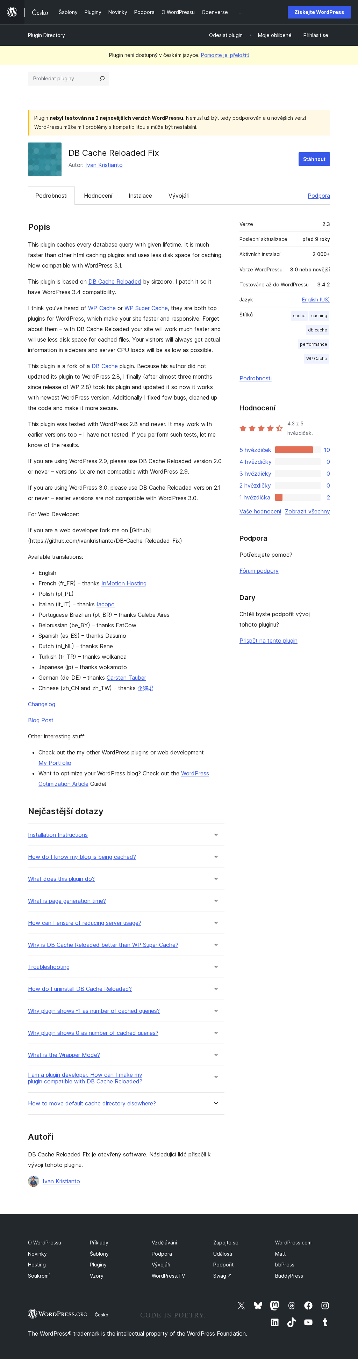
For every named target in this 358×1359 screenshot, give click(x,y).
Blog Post (40, 720)
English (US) (316, 299)
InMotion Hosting (123, 583)
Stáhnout (314, 159)
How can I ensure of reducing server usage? (84, 923)
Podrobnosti (51, 195)
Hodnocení (98, 195)
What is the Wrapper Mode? (64, 1055)
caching (319, 315)
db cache (317, 330)
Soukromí (39, 1276)
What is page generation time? (67, 901)
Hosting (37, 1264)
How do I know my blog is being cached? (82, 857)
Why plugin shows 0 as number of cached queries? (93, 1033)
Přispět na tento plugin (268, 640)
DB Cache (105, 366)
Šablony (99, 1254)
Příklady (99, 1242)
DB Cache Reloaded (114, 281)
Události (222, 1254)
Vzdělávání (164, 1242)
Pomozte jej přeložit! (225, 55)
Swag (222, 1276)
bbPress (284, 1264)
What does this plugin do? (61, 879)
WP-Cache (102, 308)
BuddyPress (289, 1276)
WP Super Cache (146, 308)
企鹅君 (145, 688)
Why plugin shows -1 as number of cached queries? (94, 1011)
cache (299, 315)
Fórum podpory (259, 570)
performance (313, 344)
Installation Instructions (58, 835)
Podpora (319, 195)
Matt (280, 1254)
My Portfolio (54, 762)
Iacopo (105, 604)
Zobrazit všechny (307, 511)
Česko (101, 1314)
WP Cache (316, 358)
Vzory (96, 1276)
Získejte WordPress (319, 12)
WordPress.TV (168, 1276)
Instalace (140, 195)
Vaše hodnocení (260, 511)
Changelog (41, 704)
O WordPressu (44, 1242)
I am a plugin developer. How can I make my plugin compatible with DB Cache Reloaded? (85, 1078)
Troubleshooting (49, 967)
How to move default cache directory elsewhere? (92, 1103)
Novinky (37, 1254)
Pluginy (98, 1264)
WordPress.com (293, 1242)
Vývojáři (179, 195)
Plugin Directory (46, 35)
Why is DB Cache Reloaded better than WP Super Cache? (103, 945)
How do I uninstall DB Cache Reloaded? (80, 989)
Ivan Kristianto (104, 164)
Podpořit (223, 1264)
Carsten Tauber (126, 677)
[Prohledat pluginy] (102, 79)
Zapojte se (225, 1242)
